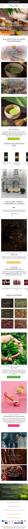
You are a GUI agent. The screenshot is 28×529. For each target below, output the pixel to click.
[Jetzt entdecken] (14, 53)
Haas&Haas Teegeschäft (14, 506)
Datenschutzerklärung (8, 527)
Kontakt (22, 527)
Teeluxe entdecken (13, 262)
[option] (14, 2)
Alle (14, 148)
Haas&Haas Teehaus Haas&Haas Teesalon (14, 510)
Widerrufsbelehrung (21, 526)
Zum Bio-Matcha (13, 138)
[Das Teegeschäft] (14, 183)
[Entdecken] (14, 440)
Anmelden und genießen (14, 502)
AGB (14, 527)
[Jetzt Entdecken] (14, 86)
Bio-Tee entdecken (13, 377)
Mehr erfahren (13, 425)
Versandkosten (14, 526)
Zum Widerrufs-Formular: (14, 517)
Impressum (18, 527)
